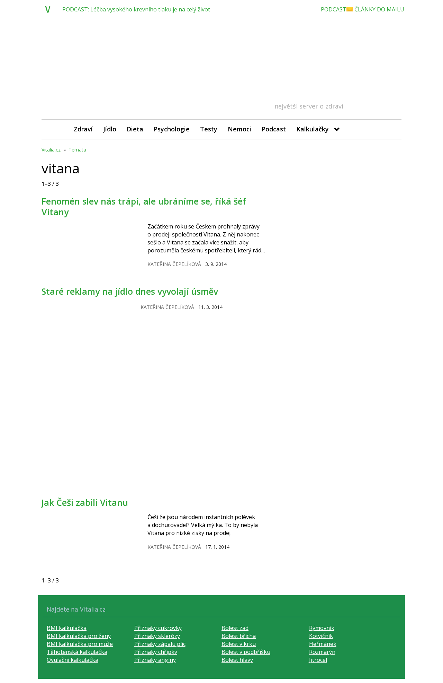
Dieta (135, 129)
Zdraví (83, 129)
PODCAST (333, 9)
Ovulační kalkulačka (72, 660)
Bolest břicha (239, 636)
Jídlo (109, 129)
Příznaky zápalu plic (160, 644)
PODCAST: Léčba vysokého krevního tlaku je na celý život (136, 9)
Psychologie (172, 129)
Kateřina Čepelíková (174, 264)
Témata (77, 149)
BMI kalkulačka (67, 628)
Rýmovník (321, 628)
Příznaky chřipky (155, 652)
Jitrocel (318, 660)
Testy (208, 129)
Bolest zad (235, 628)
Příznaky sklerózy (157, 636)
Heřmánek (322, 644)
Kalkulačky (312, 129)
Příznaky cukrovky (158, 628)
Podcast (274, 129)
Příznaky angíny (155, 660)
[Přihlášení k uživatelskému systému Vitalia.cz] (391, 129)
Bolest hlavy (237, 660)
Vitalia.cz (51, 149)
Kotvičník (321, 636)
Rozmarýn (322, 652)
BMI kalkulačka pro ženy (79, 636)
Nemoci (239, 129)
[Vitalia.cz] (49, 9)
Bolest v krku (239, 644)
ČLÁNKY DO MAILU (378, 9)
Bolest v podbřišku (246, 652)
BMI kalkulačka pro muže (80, 644)
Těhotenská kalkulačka (77, 652)
